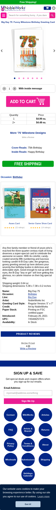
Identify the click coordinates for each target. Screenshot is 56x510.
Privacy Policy (10, 444)
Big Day (32, 297)
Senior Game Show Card (40, 223)
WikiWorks (28, 415)
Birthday (18, 177)
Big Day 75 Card (28, 343)
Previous (3, 50)
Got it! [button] (28, 504)
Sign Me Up (28, 401)
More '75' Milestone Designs (28, 132)
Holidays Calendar (28, 474)
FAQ (11, 430)
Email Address (12, 388)
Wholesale (10, 459)
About (45, 444)
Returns (45, 430)
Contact (11, 415)
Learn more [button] (43, 496)
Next (53, 50)
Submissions (28, 459)
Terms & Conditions (28, 444)
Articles (45, 415)
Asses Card (14, 223)
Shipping (45, 459)
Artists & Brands (28, 429)
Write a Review (28, 137)
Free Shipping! (28, 2)
